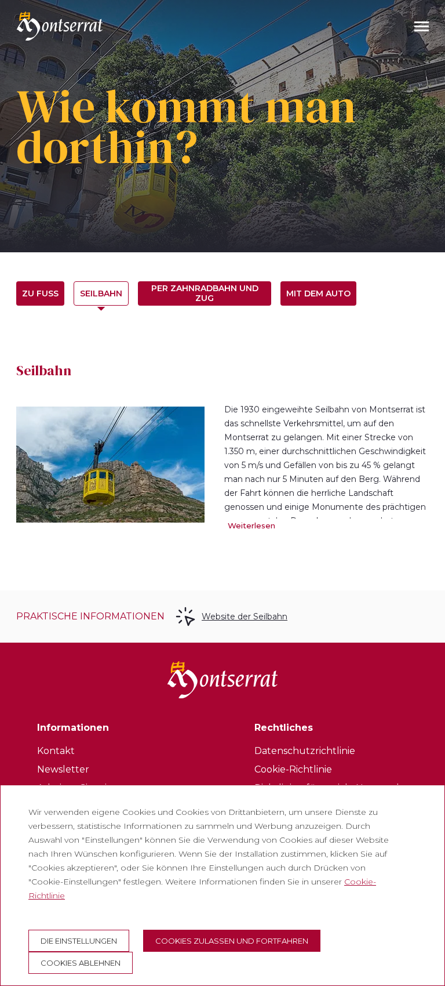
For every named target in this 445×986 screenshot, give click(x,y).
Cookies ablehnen (81, 962)
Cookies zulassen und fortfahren (231, 940)
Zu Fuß (40, 293)
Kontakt (56, 750)
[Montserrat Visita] (59, 26)
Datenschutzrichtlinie (304, 750)
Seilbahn (101, 293)
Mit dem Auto (318, 293)
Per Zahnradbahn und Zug (204, 293)
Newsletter (63, 769)
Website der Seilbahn (244, 616)
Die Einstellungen (79, 940)
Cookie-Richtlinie (293, 769)
